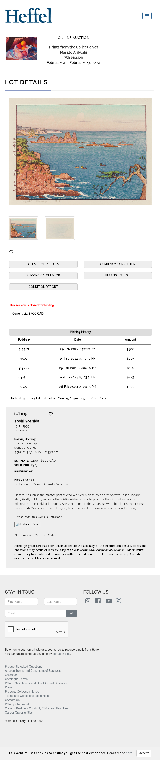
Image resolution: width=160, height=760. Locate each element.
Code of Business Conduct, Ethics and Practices (36, 708)
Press (8, 687)
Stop (36, 524)
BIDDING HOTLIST (117, 275)
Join (71, 613)
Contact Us (12, 700)
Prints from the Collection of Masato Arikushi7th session (73, 53)
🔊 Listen (22, 524)
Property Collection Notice (22, 691)
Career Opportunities (19, 712)
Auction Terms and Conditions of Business (33, 670)
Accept (144, 753)
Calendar (11, 675)
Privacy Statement (17, 704)
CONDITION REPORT (43, 286)
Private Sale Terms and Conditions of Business (36, 683)
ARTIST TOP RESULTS (43, 264)
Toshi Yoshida (26, 421)
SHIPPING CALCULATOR (43, 275)
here (129, 753)
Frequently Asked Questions (23, 666)
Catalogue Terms (16, 679)
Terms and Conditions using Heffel (27, 695)
